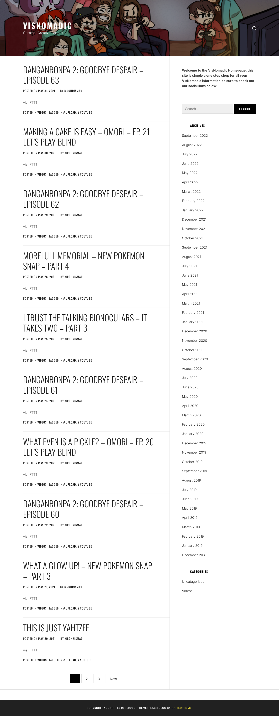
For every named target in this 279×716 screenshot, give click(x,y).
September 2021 (194, 247)
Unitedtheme (182, 707)
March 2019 (191, 527)
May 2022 (190, 173)
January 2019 (192, 545)
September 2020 (195, 359)
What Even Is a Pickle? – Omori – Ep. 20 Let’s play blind (88, 446)
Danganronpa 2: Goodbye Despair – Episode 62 (83, 198)
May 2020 (190, 396)
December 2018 (194, 555)
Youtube (86, 112)
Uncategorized (193, 581)
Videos (42, 112)
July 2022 (190, 154)
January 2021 (192, 322)
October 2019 (192, 462)
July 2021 (189, 266)
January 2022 (192, 210)
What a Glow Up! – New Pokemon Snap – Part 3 (87, 570)
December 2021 (194, 219)
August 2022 (192, 145)
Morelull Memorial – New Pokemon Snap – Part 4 (83, 260)
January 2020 (192, 434)
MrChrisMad (73, 91)
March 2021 (191, 303)
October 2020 (192, 350)
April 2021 (190, 294)
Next (113, 679)
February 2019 (193, 536)
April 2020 (190, 406)
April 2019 (190, 517)
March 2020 (191, 415)
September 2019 (194, 471)
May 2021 (189, 284)
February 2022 (193, 201)
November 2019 (194, 452)
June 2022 (190, 163)
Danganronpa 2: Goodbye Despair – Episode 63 (83, 74)
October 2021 (192, 238)
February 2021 (193, 312)
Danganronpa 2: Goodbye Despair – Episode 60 (83, 508)
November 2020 (194, 340)
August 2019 (191, 480)
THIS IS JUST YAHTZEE (56, 627)
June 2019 (190, 499)
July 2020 (190, 378)
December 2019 (194, 443)
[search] (254, 28)
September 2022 (195, 135)
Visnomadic (48, 25)
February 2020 (193, 424)
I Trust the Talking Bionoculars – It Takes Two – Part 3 (85, 322)
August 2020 (192, 368)
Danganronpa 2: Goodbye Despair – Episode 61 (83, 384)
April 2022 (190, 182)
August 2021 (191, 257)
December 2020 (194, 331)
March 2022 (191, 191)
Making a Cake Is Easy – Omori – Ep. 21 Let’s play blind (86, 136)
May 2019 (189, 508)
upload (71, 112)
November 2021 (194, 229)
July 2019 (189, 490)
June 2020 (190, 387)
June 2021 (190, 275)
